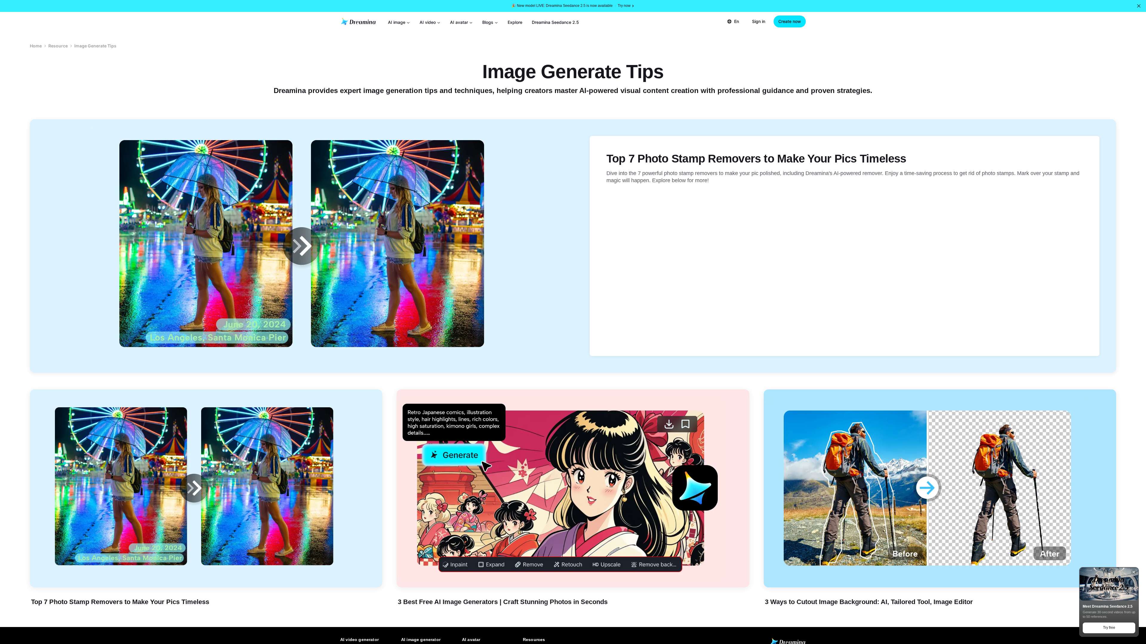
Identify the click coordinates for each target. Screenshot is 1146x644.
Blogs (487, 22)
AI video (428, 22)
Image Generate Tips (95, 45)
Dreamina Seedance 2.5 (555, 22)
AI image (396, 22)
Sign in (758, 21)
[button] (1138, 6)
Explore (515, 22)
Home (36, 45)
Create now (789, 21)
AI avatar (459, 22)
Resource (58, 45)
